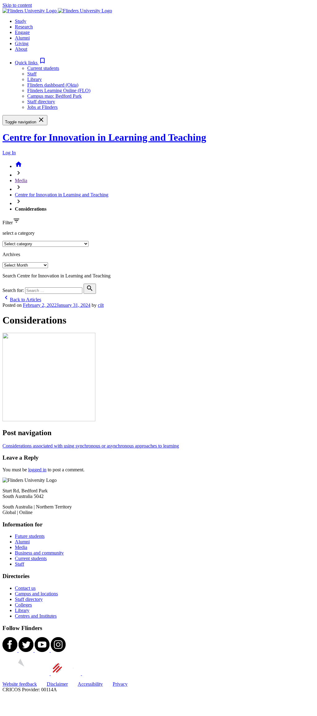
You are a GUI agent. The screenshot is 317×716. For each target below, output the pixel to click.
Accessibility (90, 684)
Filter (7, 222)
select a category (18, 233)
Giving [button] (21, 43)
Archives (11, 254)
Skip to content (17, 5)
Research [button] (24, 26)
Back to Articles (21, 299)
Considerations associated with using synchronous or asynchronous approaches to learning (90, 445)
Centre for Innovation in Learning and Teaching (104, 137)
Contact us (25, 588)
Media (21, 180)
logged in (37, 469)
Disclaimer (57, 684)
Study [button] (20, 21)
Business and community (39, 552)
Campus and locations (36, 593)
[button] (30, 62)
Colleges (23, 604)
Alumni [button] (22, 38)
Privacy (120, 684)
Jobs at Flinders (42, 107)
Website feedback (19, 684)
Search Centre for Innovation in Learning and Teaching (56, 275)
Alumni (22, 541)
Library (34, 79)
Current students (43, 68)
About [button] (21, 49)
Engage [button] (22, 32)
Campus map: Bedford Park (54, 96)
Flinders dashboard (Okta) (52, 85)
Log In (9, 152)
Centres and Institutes (36, 616)
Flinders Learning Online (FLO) (58, 90)
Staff (32, 73)
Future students (30, 536)
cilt (101, 305)
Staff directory (41, 101)
